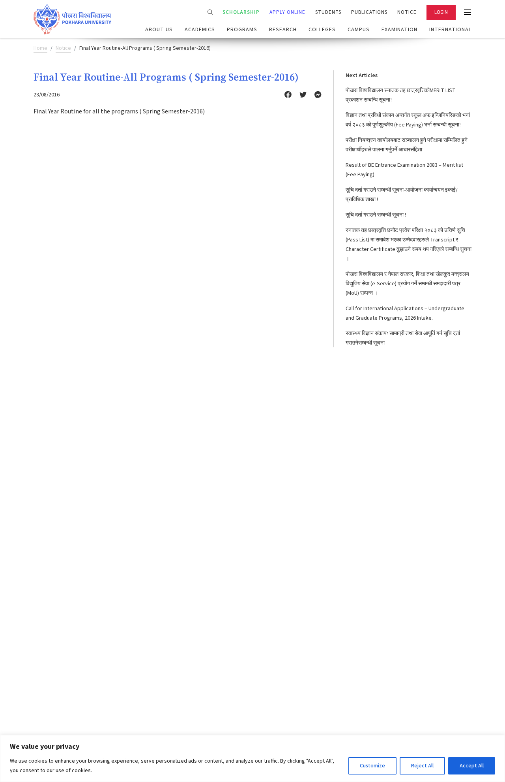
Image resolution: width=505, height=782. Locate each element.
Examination (399, 30)
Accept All (472, 766)
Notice (407, 12)
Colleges (322, 30)
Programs (242, 30)
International (450, 30)
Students (328, 12)
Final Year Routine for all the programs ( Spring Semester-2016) (119, 111)
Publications (369, 12)
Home (40, 48)
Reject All (422, 766)
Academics (200, 30)
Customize (372, 766)
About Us (159, 30)
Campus (359, 30)
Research (283, 30)
